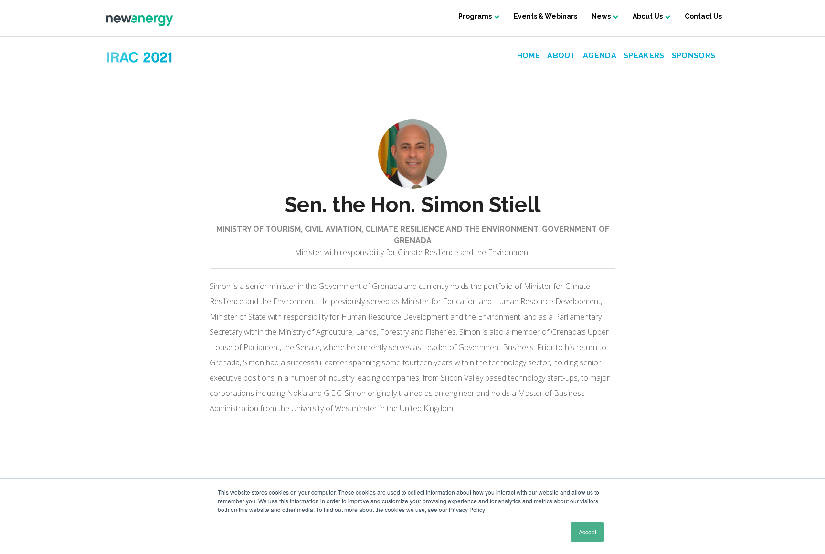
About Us (648, 16)
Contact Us (703, 16)
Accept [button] (587, 532)
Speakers (644, 56)
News (601, 16)
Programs (475, 16)
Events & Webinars (545, 16)
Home (528, 56)
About (561, 56)
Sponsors (693, 56)
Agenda (599, 56)
